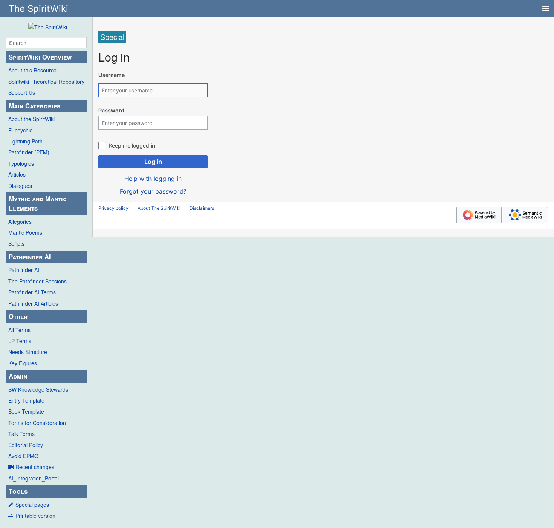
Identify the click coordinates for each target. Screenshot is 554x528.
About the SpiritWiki (31, 119)
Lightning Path (25, 141)
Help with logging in (153, 178)
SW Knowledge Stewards (38, 389)
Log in (153, 161)
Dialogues (20, 185)
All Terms (19, 330)
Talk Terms (21, 433)
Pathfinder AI (23, 270)
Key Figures (22, 363)
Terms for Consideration (37, 422)
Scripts (16, 243)
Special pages (32, 504)
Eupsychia (20, 130)
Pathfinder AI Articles (33, 303)
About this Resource (32, 70)
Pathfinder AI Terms (32, 292)
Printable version (35, 515)
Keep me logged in (132, 145)
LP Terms (19, 341)
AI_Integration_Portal (33, 478)
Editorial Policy (25, 445)
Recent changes (34, 467)
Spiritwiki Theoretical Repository (46, 81)
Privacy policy (113, 208)
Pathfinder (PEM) (28, 152)
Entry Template (26, 400)
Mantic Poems (25, 232)
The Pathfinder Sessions (37, 281)
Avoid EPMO (23, 456)
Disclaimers (202, 208)
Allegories (20, 221)
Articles (17, 174)
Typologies (21, 163)
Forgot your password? (153, 191)
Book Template (26, 411)
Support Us (21, 92)
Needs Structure (27, 352)
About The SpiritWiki (159, 208)
